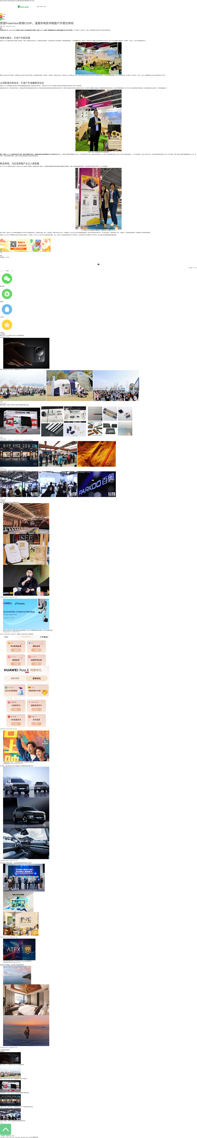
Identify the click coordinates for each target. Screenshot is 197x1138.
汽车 (31, 0)
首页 (1, 0)
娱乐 (6, 0)
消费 (28, 0)
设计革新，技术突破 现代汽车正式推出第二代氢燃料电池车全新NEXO (16, 765)
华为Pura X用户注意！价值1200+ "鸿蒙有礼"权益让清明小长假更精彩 (16, 634)
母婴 (18, 0)
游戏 (11, 0)
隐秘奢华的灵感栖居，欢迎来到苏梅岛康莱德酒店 (12, 965)
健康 (26, 0)
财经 (23, 0)
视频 (21, 0)
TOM (4, 26)
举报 (1, 255)
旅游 (13, 0)
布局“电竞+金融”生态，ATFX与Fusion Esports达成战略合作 (17, 961)
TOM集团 (2, 1135)
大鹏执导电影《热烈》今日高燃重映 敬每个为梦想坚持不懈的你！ (19, 762)
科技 (33, 0)
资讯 (3, 0)
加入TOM (12, 1135)
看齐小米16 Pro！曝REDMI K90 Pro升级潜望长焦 (12, 335)
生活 (16, 0)
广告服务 (7, 1135)
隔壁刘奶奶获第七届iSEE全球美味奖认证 (10, 502)
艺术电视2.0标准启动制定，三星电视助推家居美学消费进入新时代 (16, 863)
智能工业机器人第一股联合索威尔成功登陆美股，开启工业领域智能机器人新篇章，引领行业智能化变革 (28, 630)
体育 (8, 0)
